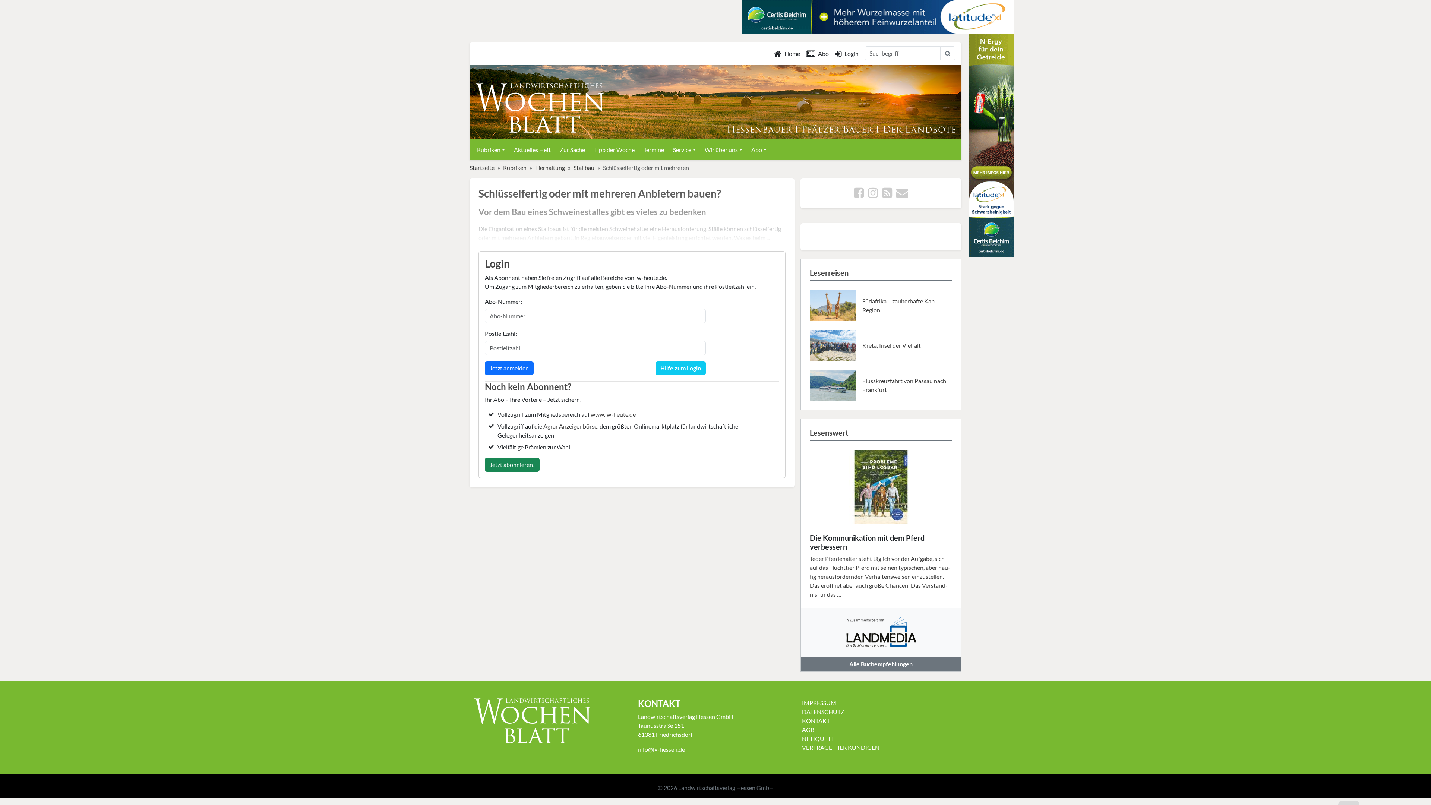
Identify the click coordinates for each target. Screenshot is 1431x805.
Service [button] (682, 149)
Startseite (482, 167)
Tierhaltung (550, 167)
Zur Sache (572, 149)
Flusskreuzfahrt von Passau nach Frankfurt (904, 385)
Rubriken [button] (488, 149)
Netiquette (820, 738)
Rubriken (515, 167)
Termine (654, 149)
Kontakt (816, 720)
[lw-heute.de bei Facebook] (859, 194)
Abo (823, 53)
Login (851, 53)
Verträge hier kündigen (840, 747)
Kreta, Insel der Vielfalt (891, 345)
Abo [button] (756, 149)
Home (792, 53)
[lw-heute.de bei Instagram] (873, 194)
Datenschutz (823, 711)
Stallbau (584, 167)
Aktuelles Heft (532, 149)
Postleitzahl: (501, 333)
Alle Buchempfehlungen (881, 663)
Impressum (819, 702)
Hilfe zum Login (680, 368)
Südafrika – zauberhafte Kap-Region (899, 305)
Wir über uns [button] (721, 149)
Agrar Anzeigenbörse (570, 426)
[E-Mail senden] (902, 194)
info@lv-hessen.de (661, 749)
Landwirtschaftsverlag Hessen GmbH (726, 787)
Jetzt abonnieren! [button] (512, 464)
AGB (808, 729)
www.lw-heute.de (613, 414)
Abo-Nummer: (503, 301)
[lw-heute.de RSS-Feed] (887, 194)
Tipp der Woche (614, 149)
